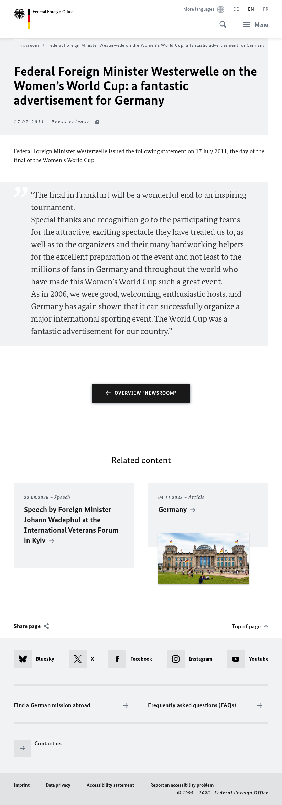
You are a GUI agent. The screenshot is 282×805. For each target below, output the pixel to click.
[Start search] (220, 20)
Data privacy (58, 785)
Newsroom (28, 45)
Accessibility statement (110, 785)
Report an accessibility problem (182, 785)
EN (251, 9)
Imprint (22, 785)
